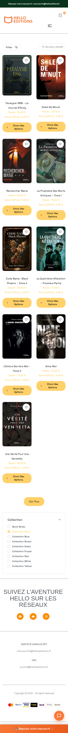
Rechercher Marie (17, 190)
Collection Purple (22, 551)
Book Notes (18, 526)
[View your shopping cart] (60, 15)
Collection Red (20, 556)
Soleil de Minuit (51, 107)
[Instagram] (46, 616)
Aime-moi (51, 366)
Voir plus (34, 501)
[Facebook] (20, 616)
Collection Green (21, 546)
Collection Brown (22, 541)
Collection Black (21, 531)
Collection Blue (20, 536)
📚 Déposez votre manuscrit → (34, 728)
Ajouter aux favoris (26, 60)
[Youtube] (33, 616)
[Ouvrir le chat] (59, 716)
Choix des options (18, 127)
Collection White (21, 561)
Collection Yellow (22, 566)
